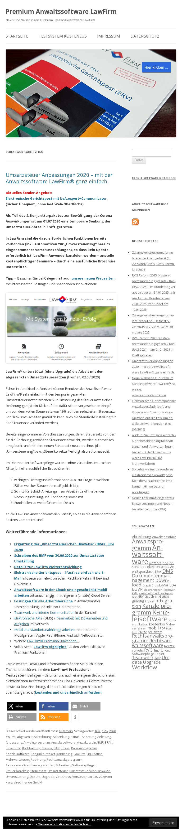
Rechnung (38, 759)
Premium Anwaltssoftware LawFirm (61, 11)
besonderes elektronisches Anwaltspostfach (153, 567)
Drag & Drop (150, 585)
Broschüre (13, 748)
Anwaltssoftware (63, 742)
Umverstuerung (17, 776)
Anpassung (14, 742)
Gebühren (151, 596)
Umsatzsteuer (58, 771)
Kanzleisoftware (17, 754)
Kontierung (64, 754)
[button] (21, 706)
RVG (148, 650)
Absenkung (61, 737)
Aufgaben (155, 563)
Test (158, 658)
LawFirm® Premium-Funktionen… (53, 641)
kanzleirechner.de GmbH (24, 782)
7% (13, 737)
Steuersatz (38, 771)
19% (105, 731)
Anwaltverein (86, 742)
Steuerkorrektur (17, 771)
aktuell (75, 737)
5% (8, 737)
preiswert (155, 632)
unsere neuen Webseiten (93, 278)
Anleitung (104, 737)
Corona (46, 748)
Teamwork (143, 657)
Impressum (108, 36)
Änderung (89, 737)
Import (149, 601)
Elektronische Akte (28, 618)
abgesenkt (24, 737)
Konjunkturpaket (43, 754)
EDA (172, 585)
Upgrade (48, 776)
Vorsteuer (79, 776)
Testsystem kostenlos (63, 36)
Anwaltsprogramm (36, 742)
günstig (138, 601)
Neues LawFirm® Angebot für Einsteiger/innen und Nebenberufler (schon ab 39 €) (153, 503)
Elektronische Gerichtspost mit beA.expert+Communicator (56, 198)
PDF (162, 628)
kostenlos (157, 624)
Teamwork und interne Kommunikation (44, 612)
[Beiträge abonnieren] (135, 224)
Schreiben (63, 765)
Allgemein (66, 731)
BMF (100, 742)
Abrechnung (42, 737)
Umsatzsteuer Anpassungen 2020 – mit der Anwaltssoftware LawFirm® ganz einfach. (59, 177)
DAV (56, 748)
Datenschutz (145, 36)
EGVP (137, 589)
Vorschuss (63, 776)
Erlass (65, 748)
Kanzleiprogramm (84, 748)
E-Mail (163, 585)
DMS (167, 570)
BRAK (108, 742)
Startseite (17, 36)
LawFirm (79, 754)
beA (165, 563)
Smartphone (162, 650)
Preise (142, 632)
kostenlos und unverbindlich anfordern (68, 692)
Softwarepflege (83, 765)
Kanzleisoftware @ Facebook (154, 178)
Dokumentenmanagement (150, 577)
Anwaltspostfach (164, 537)
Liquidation (95, 754)
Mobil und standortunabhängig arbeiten (44, 629)
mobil (153, 628)
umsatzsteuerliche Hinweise (89, 771)
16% (97, 731)
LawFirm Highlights (50, 646)
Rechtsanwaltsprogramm (64, 759)
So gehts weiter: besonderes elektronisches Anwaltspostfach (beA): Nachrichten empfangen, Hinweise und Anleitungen (152, 480)
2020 (112, 731)
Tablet (159, 654)
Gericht (164, 596)
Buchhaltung (31, 748)
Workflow (144, 667)
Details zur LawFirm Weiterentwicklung (48, 567)
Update (35, 776)
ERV (141, 596)
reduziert (48, 765)
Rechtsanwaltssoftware (23, 765)
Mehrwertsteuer (17, 759)
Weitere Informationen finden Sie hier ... (64, 824)
